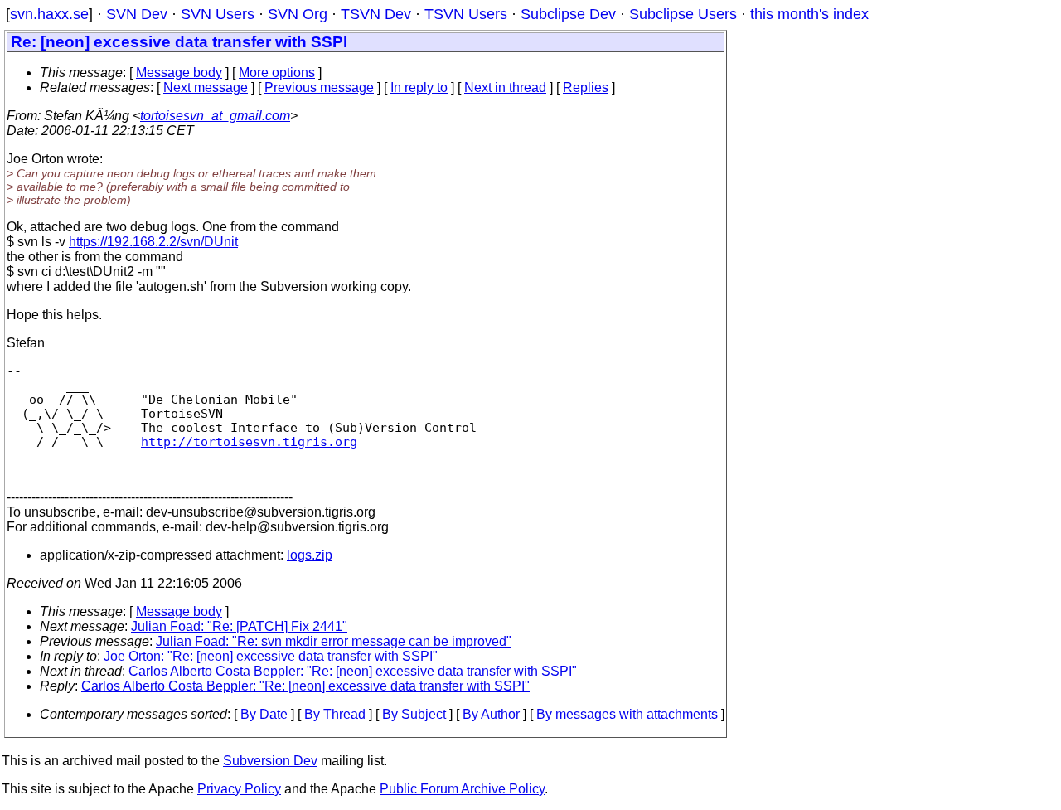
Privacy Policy (239, 789)
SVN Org (297, 14)
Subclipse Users (683, 14)
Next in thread (505, 87)
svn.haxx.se (49, 14)
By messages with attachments (627, 714)
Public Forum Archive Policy (462, 789)
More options (277, 72)
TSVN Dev (376, 14)
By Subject (414, 714)
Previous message (319, 87)
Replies (585, 87)
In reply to (419, 87)
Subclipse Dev (568, 14)
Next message (205, 87)
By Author (491, 714)
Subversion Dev (270, 761)
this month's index (809, 14)
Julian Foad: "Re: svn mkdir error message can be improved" (333, 641)
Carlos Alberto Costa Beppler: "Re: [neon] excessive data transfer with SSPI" (352, 671)
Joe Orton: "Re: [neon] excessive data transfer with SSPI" (271, 656)
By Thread (335, 714)
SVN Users (217, 14)
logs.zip (309, 555)
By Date (264, 714)
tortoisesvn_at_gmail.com (215, 116)
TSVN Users (465, 14)
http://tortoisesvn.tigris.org (249, 441)
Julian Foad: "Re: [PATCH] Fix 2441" (239, 626)
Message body (179, 72)
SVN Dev (136, 14)
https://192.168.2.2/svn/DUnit (153, 242)
